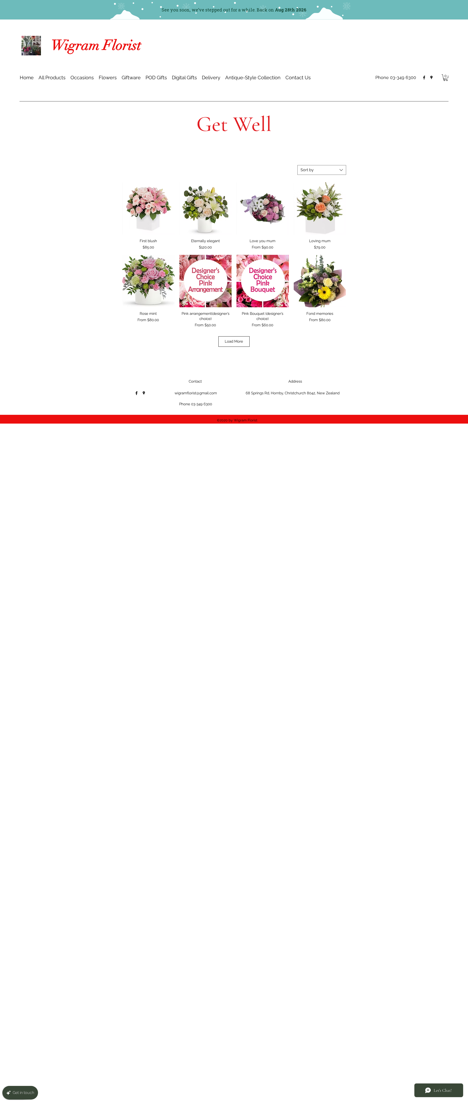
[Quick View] (148, 208)
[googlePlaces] (431, 77)
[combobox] (321, 170)
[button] (82, 77)
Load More (234, 341)
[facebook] (424, 77)
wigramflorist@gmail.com (196, 393)
